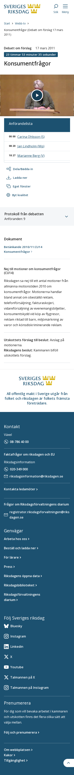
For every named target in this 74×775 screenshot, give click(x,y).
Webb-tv (20, 23)
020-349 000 (19, 469)
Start (7, 23)
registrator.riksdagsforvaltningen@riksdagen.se (39, 514)
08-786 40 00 (19, 442)
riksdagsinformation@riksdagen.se (36, 476)
